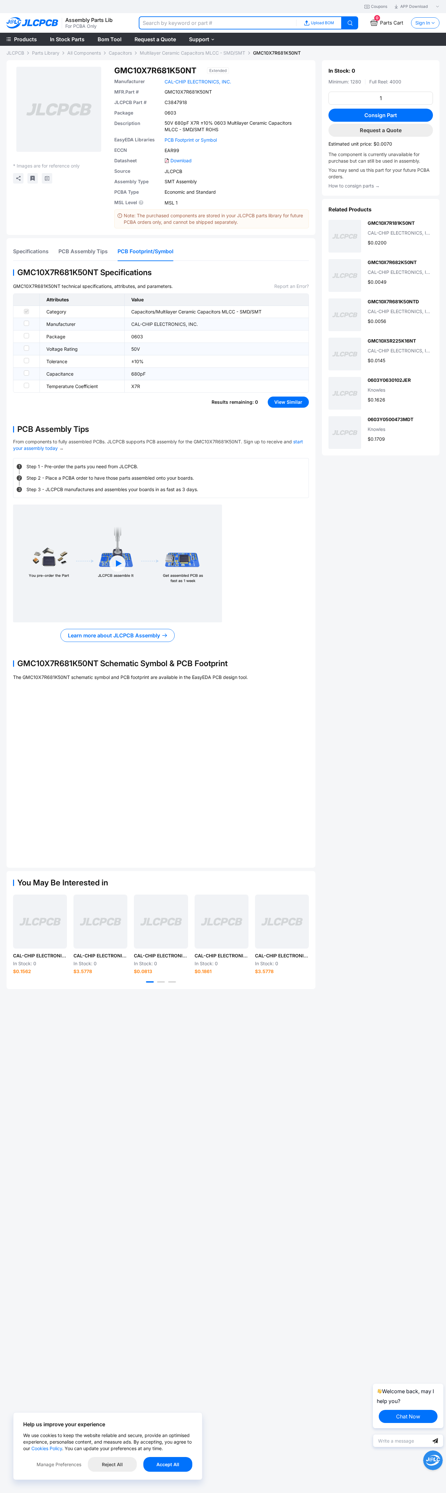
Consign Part (380, 115)
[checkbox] (26, 311)
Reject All (112, 1464)
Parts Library (45, 53)
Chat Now (408, 1416)
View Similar (288, 402)
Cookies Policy (46, 1448)
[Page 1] (150, 982)
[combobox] (217, 23)
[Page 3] (172, 982)
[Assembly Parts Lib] (32, 23)
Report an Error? (291, 286)
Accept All (167, 1464)
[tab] (31, 251)
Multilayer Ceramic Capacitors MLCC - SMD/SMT (192, 53)
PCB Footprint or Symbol (191, 140)
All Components (84, 53)
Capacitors (120, 53)
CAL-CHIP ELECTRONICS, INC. (198, 81)
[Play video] (117, 563)
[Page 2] (161, 982)
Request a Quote (381, 130)
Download (181, 160)
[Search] (350, 22)
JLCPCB (15, 53)
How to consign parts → (354, 185)
